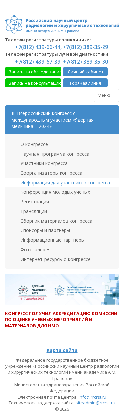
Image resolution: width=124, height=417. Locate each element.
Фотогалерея (35, 249)
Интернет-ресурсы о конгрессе (55, 259)
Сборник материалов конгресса (55, 221)
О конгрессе (33, 144)
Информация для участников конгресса (64, 182)
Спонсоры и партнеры (44, 230)
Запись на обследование (35, 72)
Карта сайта (62, 350)
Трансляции (33, 211)
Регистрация (34, 201)
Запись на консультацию (35, 83)
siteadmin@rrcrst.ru (95, 403)
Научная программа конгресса (54, 154)
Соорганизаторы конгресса (50, 173)
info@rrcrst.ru (92, 397)
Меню (104, 95)
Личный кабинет (85, 72)
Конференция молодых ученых (54, 192)
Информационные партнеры (52, 240)
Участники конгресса (43, 163)
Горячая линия (85, 83)
